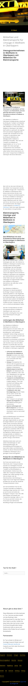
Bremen (2, 676)
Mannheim (2, 665)
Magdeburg (10, 665)
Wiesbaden (9, 655)
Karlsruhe (10, 670)
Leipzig (16, 665)
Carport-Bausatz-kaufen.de (11, 644)
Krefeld (2, 670)
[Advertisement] (14, 77)
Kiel (6, 670)
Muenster (20, 660)
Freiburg (23, 670)
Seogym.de (15, 683)
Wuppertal (2, 655)
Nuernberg (22, 655)
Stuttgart (16, 655)
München (13, 660)
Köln (20, 665)
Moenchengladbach (5, 660)
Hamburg (17, 670)
